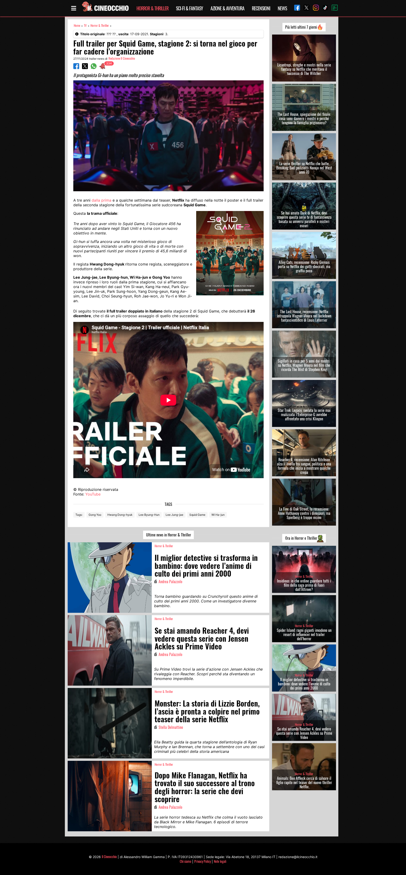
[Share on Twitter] (85, 67)
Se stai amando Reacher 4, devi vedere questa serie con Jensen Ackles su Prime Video (304, 733)
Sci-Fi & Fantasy (189, 8)
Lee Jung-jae (174, 514)
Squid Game (197, 514)
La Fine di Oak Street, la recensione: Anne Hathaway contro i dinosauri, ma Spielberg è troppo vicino (304, 513)
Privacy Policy (202, 861)
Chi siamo (185, 861)
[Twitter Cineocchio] (304, 8)
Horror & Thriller (152, 8)
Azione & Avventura (227, 8)
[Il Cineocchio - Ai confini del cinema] (105, 8)
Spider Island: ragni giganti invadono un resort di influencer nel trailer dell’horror (304, 634)
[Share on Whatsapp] (94, 67)
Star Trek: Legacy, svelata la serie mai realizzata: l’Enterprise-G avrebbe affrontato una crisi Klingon (304, 414)
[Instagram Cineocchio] (314, 8)
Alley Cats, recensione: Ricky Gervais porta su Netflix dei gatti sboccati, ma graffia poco (304, 266)
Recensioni (261, 8)
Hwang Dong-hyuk (120, 514)
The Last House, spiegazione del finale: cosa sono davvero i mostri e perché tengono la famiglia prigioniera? (304, 118)
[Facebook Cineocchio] (295, 8)
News (282, 8)
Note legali (220, 861)
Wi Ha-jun (218, 514)
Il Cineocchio (109, 856)
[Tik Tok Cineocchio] (323, 8)
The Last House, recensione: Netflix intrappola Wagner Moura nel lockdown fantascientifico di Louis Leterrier (304, 316)
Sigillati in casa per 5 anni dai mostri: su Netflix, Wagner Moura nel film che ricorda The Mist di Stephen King (304, 365)
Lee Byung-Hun (149, 514)
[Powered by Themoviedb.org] (333, 8)
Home (77, 25)
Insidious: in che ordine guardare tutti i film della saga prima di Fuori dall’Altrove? (304, 585)
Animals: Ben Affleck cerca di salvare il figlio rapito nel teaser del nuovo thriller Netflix (304, 782)
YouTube (93, 494)
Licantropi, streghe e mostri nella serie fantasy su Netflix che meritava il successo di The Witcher (304, 69)
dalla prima (101, 200)
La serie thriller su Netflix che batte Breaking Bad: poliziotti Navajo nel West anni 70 (304, 168)
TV (85, 25)
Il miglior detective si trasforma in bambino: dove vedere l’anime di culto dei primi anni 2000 (304, 684)
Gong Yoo (95, 514)
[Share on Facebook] (76, 67)
